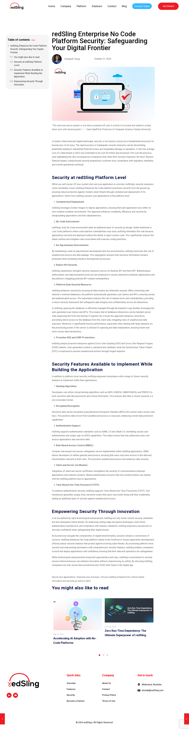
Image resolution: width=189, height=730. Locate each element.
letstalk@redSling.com (152, 690)
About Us (106, 683)
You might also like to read (26, 57)
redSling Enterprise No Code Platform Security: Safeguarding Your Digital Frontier (28, 49)
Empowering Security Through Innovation (28, 83)
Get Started (168, 6)
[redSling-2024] (16, 6)
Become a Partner (76, 701)
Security (71, 695)
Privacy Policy (109, 695)
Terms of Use (108, 701)
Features (71, 689)
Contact (106, 689)
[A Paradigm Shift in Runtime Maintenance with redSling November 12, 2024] (186, 718)
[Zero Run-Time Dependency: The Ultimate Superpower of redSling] (129, 610)
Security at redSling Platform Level (28, 64)
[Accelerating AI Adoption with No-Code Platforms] (77, 614)
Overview (71, 683)
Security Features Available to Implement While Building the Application (28, 73)
